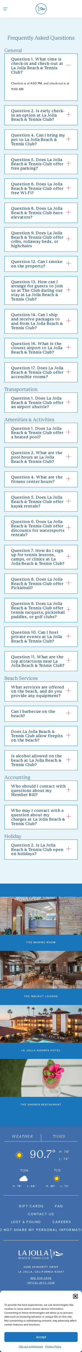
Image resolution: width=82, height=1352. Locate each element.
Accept (41, 1337)
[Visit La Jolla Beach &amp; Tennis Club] (41, 1254)
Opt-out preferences (31, 1346)
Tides (59, 1136)
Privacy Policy (53, 1346)
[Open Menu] (5, 9)
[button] (75, 1296)
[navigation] (41, 8)
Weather (22, 1136)
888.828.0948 (41, 1278)
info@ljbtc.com (41, 1282)
